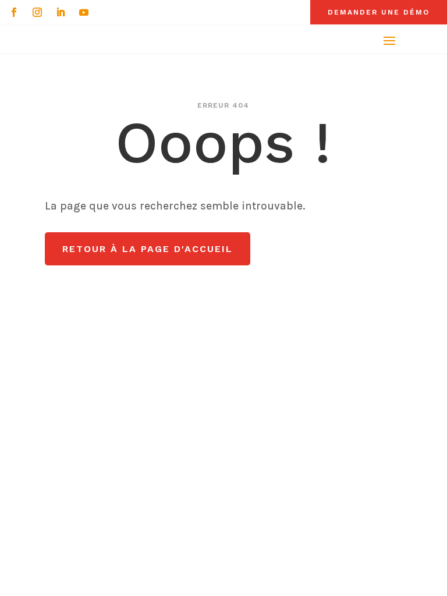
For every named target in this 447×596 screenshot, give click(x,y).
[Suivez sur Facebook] (14, 12)
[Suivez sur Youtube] (83, 12)
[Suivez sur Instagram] (37, 12)
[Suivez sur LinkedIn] (60, 12)
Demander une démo (379, 12)
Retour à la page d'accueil (147, 248)
